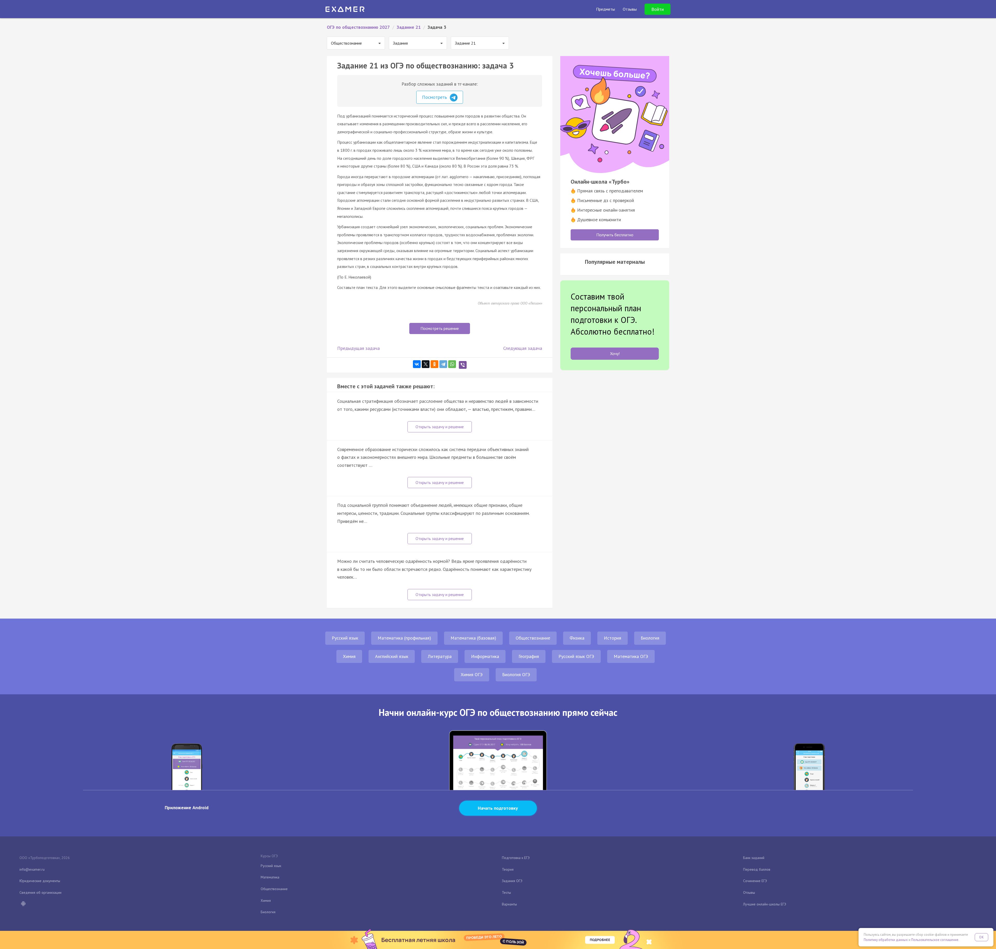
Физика (577, 638)
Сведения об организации (40, 892)
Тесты (506, 892)
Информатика (485, 656)
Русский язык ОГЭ (576, 656)
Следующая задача (522, 348)
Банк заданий (753, 857)
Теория (508, 869)
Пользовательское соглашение (934, 940)
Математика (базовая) (473, 638)
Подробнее (600, 940)
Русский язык (345, 638)
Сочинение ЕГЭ (755, 880)
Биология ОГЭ (516, 674)
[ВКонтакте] (417, 364)
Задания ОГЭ (512, 880)
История (612, 638)
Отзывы (749, 892)
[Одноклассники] (434, 364)
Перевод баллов (756, 869)
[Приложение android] (23, 904)
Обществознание (533, 638)
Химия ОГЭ (472, 674)
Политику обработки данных (886, 940)
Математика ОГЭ (631, 656)
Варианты (509, 904)
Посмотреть (435, 97)
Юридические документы (39, 880)
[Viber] (463, 365)
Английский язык (391, 656)
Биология (650, 638)
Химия (349, 656)
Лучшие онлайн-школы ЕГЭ (764, 904)
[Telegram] (443, 364)
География (528, 656)
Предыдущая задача (358, 348)
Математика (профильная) (404, 638)
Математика (270, 877)
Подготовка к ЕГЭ (516, 857)
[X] (426, 364)
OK (981, 937)
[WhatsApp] (452, 364)
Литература (440, 656)
